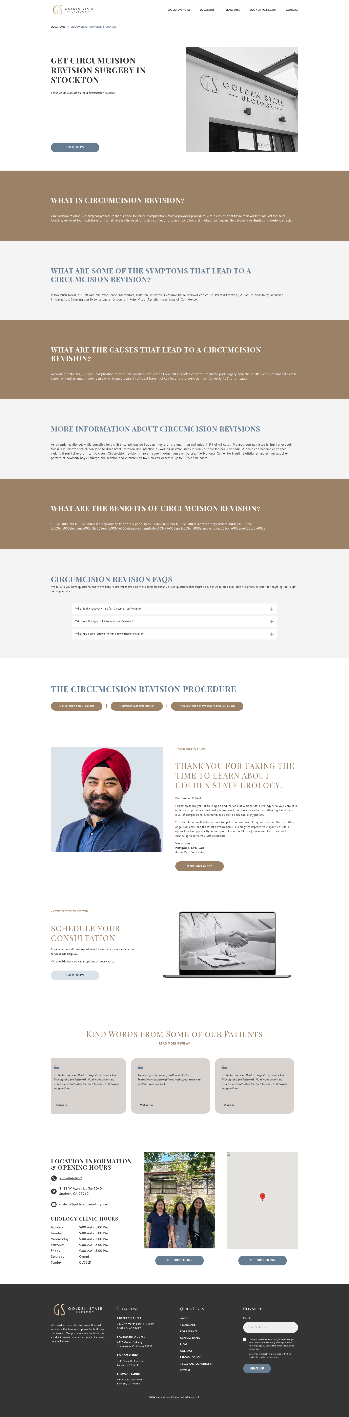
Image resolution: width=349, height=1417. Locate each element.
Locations (207, 10)
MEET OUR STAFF (199, 866)
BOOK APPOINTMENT (262, 10)
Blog (183, 1344)
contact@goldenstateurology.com (83, 1204)
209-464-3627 (71, 1178)
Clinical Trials (190, 1338)
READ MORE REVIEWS (174, 1043)
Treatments (188, 1325)
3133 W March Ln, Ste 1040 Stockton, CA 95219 (80, 1191)
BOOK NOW (75, 147)
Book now (75, 975)
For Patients (188, 1331)
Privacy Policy (190, 1357)
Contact (292, 10)
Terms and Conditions (196, 1364)
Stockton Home (178, 10)
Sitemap (185, 1370)
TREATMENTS (232, 10)
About (184, 1319)
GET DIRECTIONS (179, 1260)
